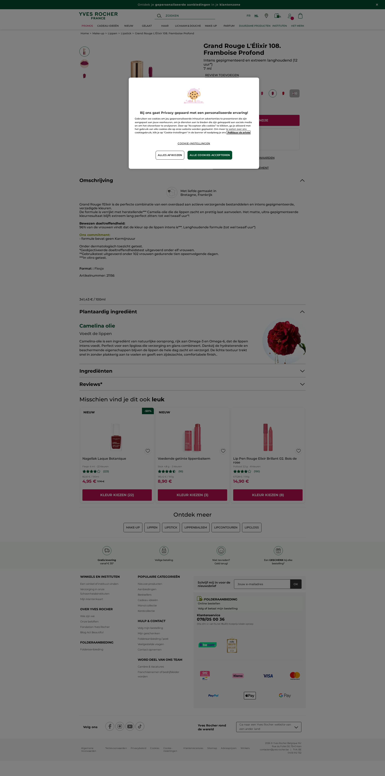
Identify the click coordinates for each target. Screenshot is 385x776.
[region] (194, 123)
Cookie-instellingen (194, 143)
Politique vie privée (238, 132)
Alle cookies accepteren (210, 155)
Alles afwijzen (170, 155)
